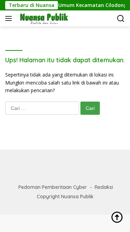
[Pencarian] (121, 18)
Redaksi (104, 187)
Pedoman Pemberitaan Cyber (52, 187)
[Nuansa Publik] (42, 18)
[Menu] (10, 18)
